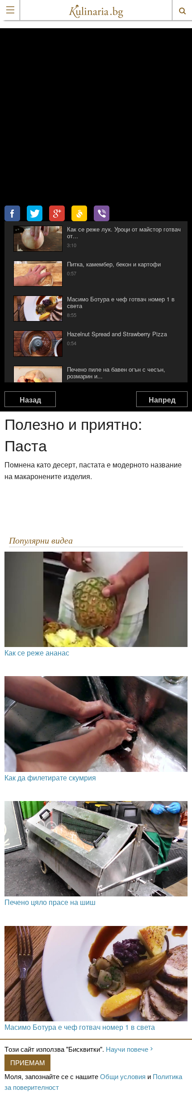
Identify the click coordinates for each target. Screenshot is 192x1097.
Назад (30, 399)
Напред (162, 399)
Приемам (27, 1062)
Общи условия (123, 1076)
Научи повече (127, 1049)
